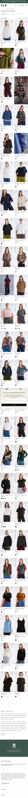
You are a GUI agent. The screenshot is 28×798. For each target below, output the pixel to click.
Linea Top (3, 551)
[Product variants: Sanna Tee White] (26, 237)
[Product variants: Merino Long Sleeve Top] (26, 464)
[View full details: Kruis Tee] (7, 511)
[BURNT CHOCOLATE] (15, 498)
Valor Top (3, 381)
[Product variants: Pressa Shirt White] (12, 662)
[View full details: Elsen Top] (7, 256)
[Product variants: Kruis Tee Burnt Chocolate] (26, 492)
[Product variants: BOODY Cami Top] (26, 634)
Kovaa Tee (18, 325)
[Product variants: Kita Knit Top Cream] (26, 209)
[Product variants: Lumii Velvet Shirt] (26, 662)
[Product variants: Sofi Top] (12, 464)
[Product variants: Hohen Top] (26, 379)
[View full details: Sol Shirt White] (7, 171)
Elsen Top (3, 268)
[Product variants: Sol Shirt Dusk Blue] (26, 152)
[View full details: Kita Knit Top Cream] (21, 200)
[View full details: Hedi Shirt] (7, 624)
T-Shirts (21, 725)
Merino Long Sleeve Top (21, 466)
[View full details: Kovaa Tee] (21, 313)
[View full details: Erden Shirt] (7, 313)
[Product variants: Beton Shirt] (26, 520)
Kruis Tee (3, 523)
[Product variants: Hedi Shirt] (12, 634)
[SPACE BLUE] (5, 526)
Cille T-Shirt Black (20, 438)
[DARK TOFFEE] (15, 300)
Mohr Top (17, 551)
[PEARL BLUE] (17, 470)
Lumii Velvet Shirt (20, 665)
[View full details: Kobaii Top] (21, 58)
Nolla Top (18, 693)
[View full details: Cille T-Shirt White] (7, 426)
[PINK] (1, 328)
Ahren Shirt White (6, 41)
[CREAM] (15, 215)
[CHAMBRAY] (5, 328)
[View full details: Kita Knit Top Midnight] (21, 171)
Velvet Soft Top (19, 608)
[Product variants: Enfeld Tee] (12, 124)
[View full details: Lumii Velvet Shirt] (21, 653)
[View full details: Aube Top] (21, 256)
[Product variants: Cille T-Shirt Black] (26, 435)
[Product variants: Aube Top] (26, 266)
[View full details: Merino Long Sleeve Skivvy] (7, 483)
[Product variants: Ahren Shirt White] (12, 39)
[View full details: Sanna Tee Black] (7, 228)
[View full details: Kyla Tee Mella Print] (21, 568)
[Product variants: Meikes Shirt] (12, 294)
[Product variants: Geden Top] (26, 124)
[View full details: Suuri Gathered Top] (7, 596)
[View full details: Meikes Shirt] (7, 285)
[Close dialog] (26, 390)
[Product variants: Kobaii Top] (26, 67)
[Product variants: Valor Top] (12, 379)
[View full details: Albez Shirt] (7, 200)
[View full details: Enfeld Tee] (7, 115)
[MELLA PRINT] (1, 583)
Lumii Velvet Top (5, 693)
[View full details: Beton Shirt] (21, 511)
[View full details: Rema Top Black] (7, 143)
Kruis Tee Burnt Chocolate (21, 495)
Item (8, 18)
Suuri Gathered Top (6, 608)
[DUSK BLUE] (15, 158)
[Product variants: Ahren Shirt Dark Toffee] (26, 294)
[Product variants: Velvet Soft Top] (26, 605)
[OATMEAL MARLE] (17, 328)
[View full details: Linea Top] (7, 539)
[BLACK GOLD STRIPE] (15, 668)
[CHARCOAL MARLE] (15, 328)
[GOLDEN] (15, 611)
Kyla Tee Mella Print (20, 580)
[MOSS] (1, 73)
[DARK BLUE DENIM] (1, 215)
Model (2, 18)
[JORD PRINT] (15, 130)
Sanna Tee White (19, 240)
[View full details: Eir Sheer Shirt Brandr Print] (7, 341)
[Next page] (19, 703)
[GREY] (3, 498)
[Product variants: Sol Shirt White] (12, 181)
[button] (12, 21)
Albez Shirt (4, 211)
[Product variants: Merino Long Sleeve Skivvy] (12, 492)
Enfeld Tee (4, 126)
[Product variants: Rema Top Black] (12, 152)
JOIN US (14, 404)
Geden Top (18, 126)
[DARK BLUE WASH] (1, 385)
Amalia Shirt (4, 580)
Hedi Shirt (3, 636)
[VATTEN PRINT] (15, 385)
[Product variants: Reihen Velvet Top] (26, 39)
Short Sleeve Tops (23, 13)
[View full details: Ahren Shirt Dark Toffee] (21, 285)
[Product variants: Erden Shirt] (12, 322)
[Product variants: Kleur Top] (26, 350)
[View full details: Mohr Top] (21, 539)
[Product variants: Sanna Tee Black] (12, 237)
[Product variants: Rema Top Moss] (12, 67)
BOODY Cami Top (20, 636)
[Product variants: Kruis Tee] (12, 520)
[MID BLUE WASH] (1, 130)
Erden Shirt (4, 325)
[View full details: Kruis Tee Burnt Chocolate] (21, 483)
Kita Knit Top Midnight (21, 183)
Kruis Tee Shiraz (5, 98)
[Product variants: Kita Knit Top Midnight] (26, 181)
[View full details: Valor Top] (7, 369)
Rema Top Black (5, 155)
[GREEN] (5, 498)
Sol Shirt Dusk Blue (20, 155)
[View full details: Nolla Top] (21, 681)
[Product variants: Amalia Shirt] (12, 577)
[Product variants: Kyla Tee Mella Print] (26, 577)
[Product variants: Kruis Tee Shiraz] (12, 96)
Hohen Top (18, 381)
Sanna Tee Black (5, 240)
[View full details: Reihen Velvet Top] (21, 30)
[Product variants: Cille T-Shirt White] (12, 435)
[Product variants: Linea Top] (12, 549)
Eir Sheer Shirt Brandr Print (7, 353)
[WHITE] (1, 45)
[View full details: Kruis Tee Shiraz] (7, 86)
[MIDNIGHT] (15, 186)
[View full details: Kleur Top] (21, 341)
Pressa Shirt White (6, 665)
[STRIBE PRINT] (15, 73)
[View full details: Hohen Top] (21, 369)
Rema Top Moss (5, 70)
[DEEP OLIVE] (1, 611)
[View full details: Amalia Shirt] (7, 568)
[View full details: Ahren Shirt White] (7, 30)
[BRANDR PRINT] (1, 356)
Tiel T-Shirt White (20, 410)
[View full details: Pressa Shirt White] (7, 653)
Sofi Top (3, 466)
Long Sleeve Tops (12, 13)
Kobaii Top (18, 70)
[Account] (20, 5)
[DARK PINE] (15, 470)
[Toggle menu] (26, 5)
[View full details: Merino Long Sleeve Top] (21, 455)
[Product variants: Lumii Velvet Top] (12, 690)
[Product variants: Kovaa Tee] (26, 322)
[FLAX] (19, 470)
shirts (21, 714)
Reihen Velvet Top (20, 41)
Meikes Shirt (4, 296)
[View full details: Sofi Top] (7, 455)
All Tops (3, 13)
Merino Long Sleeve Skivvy (7, 495)
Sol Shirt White (5, 183)
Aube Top (17, 268)
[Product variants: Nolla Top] (26, 690)
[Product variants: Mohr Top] (26, 549)
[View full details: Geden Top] (21, 115)
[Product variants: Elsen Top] (12, 266)
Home (2, 8)
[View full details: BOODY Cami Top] (21, 624)
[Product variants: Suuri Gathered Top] (12, 605)
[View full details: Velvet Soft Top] (21, 596)
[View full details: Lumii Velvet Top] (7, 681)
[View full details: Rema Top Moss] (7, 58)
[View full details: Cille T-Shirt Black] (21, 426)
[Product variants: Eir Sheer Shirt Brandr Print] (12, 350)
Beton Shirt (18, 523)
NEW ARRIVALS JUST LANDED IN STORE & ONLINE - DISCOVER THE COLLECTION (14, 2)
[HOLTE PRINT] (1, 470)
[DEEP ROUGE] (19, 328)
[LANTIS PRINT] (1, 271)
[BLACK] (1, 158)
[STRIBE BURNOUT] (15, 45)
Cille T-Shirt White (6, 438)
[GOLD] (1, 413)
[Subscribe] (25, 769)
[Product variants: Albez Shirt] (12, 209)
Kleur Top (17, 353)
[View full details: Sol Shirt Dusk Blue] (21, 143)
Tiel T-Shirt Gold (5, 410)
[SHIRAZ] (1, 101)
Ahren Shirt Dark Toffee (21, 296)
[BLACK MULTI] (15, 555)
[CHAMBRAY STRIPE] (1, 640)
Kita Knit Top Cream (20, 211)
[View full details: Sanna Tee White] (21, 228)
